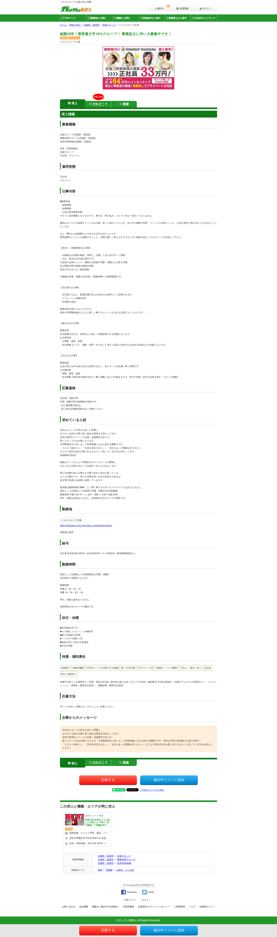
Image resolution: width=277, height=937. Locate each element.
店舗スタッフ (109, 25)
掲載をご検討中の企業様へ (105, 906)
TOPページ (70, 18)
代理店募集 (128, 906)
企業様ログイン (207, 906)
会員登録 (184, 8)
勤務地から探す (98, 18)
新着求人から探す (178, 18)
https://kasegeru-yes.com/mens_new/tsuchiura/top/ (86, 525)
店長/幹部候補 (124, 863)
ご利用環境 (179, 906)
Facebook (131, 892)
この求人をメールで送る (151, 790)
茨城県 (109, 870)
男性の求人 (75, 25)
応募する (108, 780)
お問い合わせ (68, 906)
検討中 (163, 8)
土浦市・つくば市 (125, 870)
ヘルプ (192, 906)
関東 (100, 870)
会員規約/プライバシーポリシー (154, 906)
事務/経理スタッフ (126, 859)
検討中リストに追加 (169, 780)
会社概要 (83, 906)
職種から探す (123, 18)
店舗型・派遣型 (91, 25)
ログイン (206, 8)
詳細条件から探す (152, 18)
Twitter (150, 892)
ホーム (63, 25)
